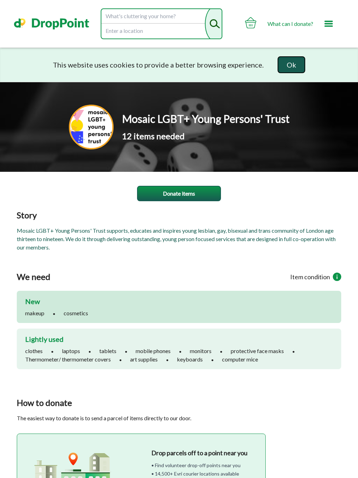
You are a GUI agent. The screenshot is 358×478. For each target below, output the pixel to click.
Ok (291, 65)
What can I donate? (290, 23)
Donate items (179, 193)
